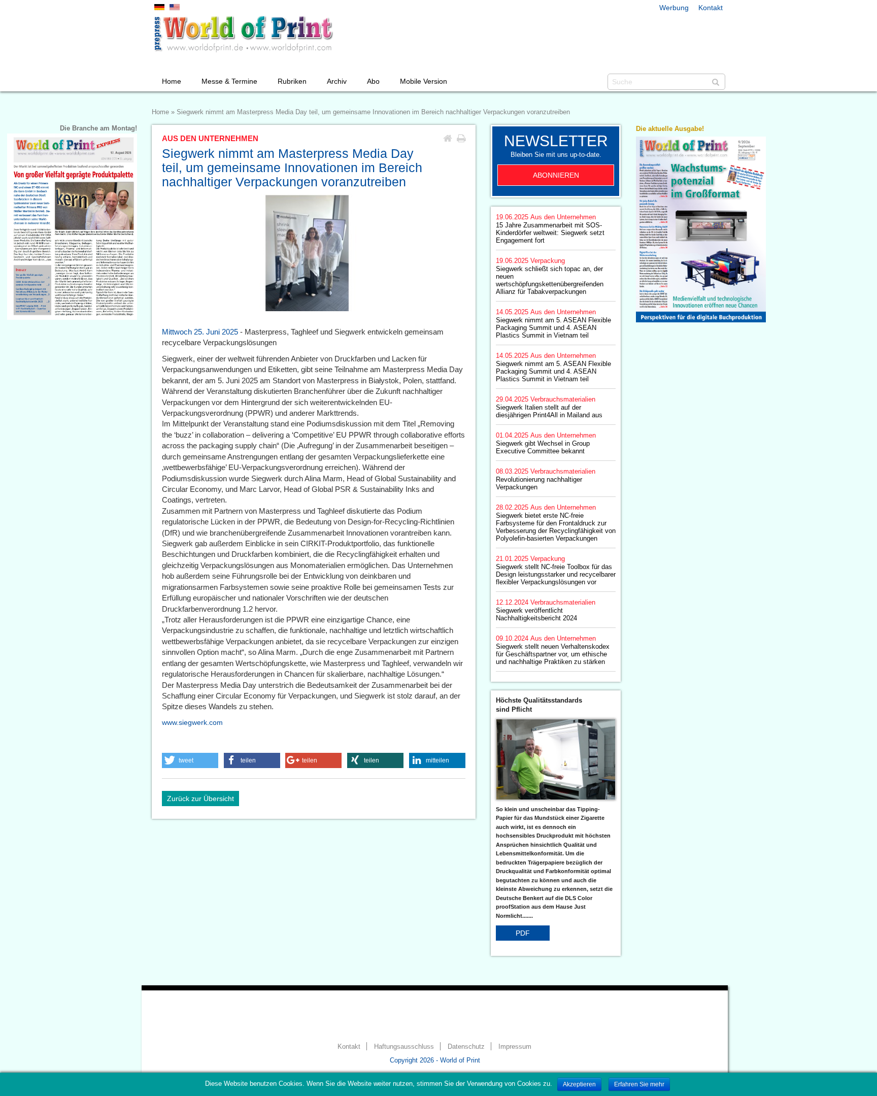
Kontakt (710, 8)
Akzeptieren (579, 1084)
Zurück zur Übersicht (200, 798)
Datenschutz (466, 1046)
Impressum (514, 1046)
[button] (190, 760)
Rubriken (292, 81)
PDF (523, 933)
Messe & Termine (229, 81)
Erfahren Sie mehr (639, 1084)
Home (171, 81)
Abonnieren (556, 175)
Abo (373, 81)
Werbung (674, 8)
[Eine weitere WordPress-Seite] (243, 34)
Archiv (337, 81)
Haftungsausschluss (404, 1046)
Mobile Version (423, 81)
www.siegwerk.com (192, 722)
